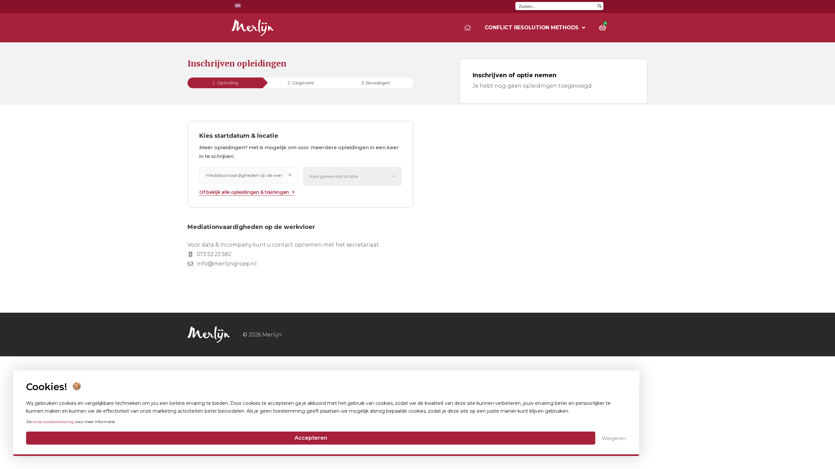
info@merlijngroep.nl (227, 264)
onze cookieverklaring (53, 421)
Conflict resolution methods (532, 27)
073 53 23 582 (214, 254)
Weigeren (614, 438)
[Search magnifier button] (599, 6)
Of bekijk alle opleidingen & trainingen (244, 192)
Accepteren (311, 438)
